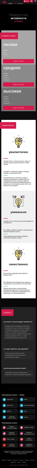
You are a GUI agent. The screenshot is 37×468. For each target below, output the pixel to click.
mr (9, 3)
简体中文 (13, 462)
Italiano (33, 460)
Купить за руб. (19, 61)
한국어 (19, 462)
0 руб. (27, 1)
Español (9, 460)
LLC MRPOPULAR (22, 465)
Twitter (15, 3)
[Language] (35, 1)
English (4, 460)
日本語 (24, 462)
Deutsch (27, 460)
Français (21, 460)
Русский (15, 460)
